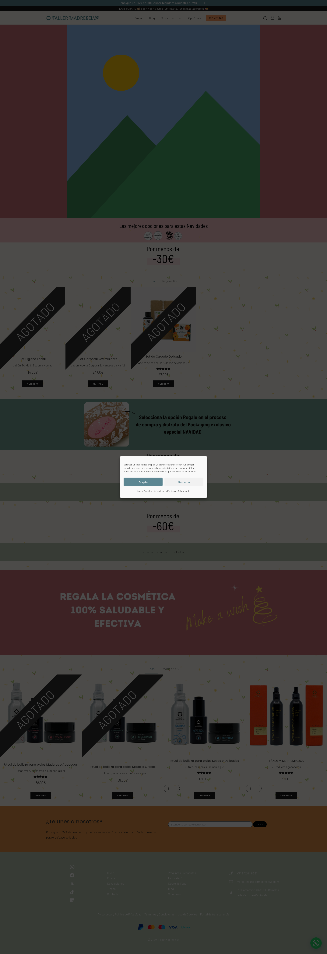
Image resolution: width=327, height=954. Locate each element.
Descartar (184, 482)
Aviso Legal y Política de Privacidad (171, 491)
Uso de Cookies (144, 491)
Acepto (143, 482)
